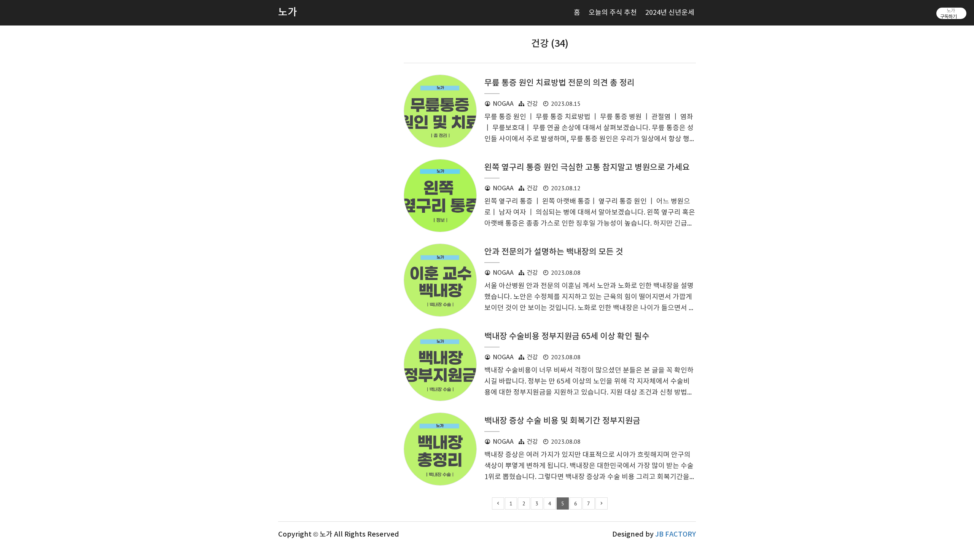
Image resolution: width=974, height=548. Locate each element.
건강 (532, 104)
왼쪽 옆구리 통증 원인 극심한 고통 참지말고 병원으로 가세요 (587, 167)
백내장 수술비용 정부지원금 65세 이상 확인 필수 (566, 336)
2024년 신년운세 (669, 13)
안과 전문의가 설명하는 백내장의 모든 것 (553, 252)
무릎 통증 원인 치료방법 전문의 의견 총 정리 (559, 83)
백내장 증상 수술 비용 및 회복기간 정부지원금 (562, 421)
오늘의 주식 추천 (613, 13)
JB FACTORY (675, 534)
